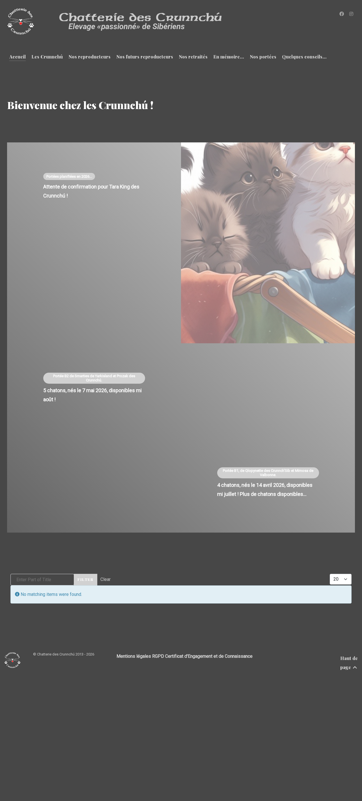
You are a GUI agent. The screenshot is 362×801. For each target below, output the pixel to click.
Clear (105, 579)
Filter (85, 579)
